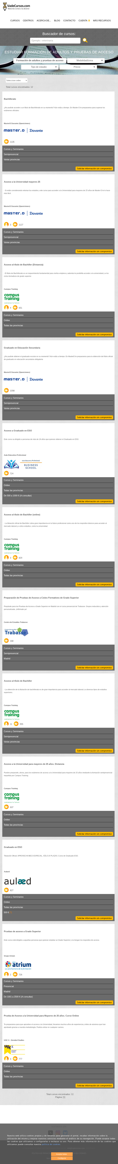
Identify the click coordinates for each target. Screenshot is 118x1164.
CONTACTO (69, 20)
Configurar (62, 1158)
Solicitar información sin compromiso (94, 168)
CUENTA (83, 20)
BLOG (57, 20)
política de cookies (51, 1144)
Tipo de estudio (43, 67)
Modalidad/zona (89, 60)
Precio (84, 67)
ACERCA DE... (44, 20)
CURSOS (15, 20)
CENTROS (28, 20)
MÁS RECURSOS (102, 20)
